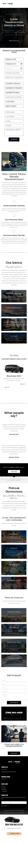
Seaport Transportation (14, 308)
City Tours (14, 336)
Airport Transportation (14, 294)
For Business (3, 789)
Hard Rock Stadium (13, 612)
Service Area (3, 787)
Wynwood (14, 548)
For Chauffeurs (4, 791)
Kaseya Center (14, 627)
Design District (14, 565)
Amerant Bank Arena (14, 642)
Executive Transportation (14, 322)
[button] (22, 4)
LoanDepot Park (14, 658)
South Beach (14, 534)
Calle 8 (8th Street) (14, 580)
